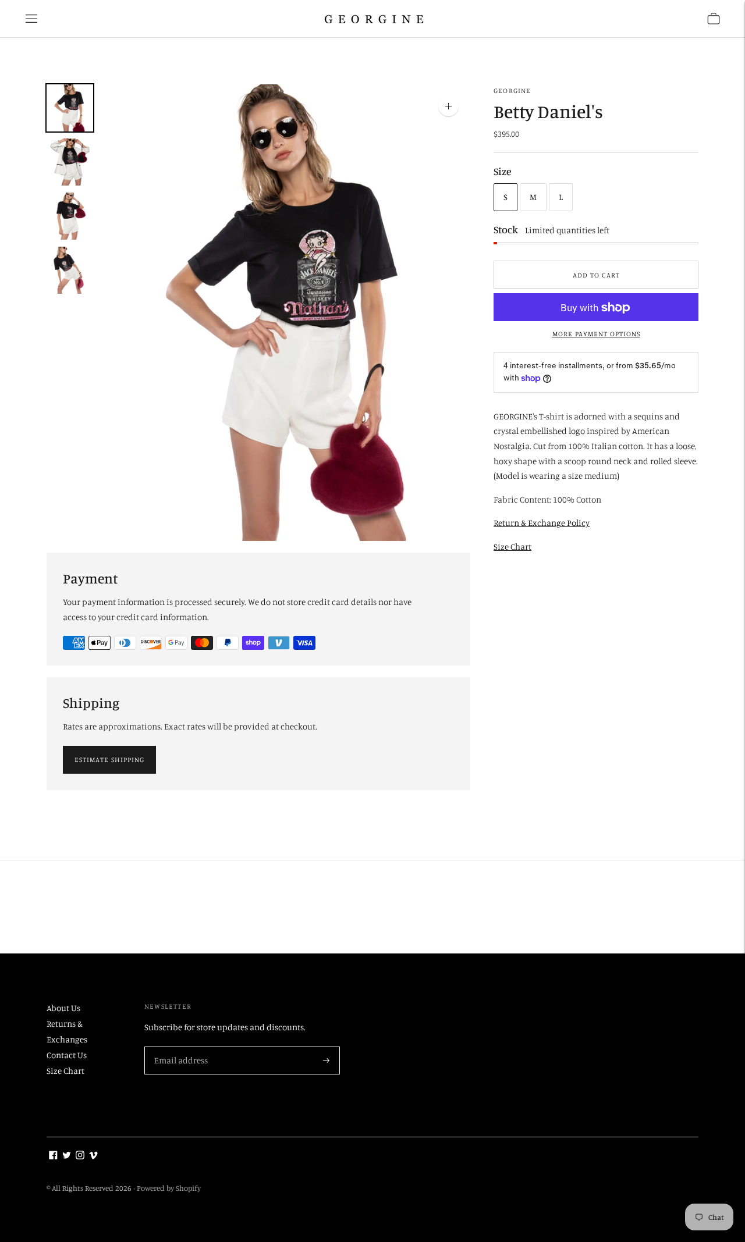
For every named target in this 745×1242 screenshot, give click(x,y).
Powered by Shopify (169, 1188)
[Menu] (31, 18)
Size (503, 171)
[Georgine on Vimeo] (93, 1156)
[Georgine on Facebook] (53, 1156)
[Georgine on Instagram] (80, 1156)
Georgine (512, 90)
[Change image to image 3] (70, 216)
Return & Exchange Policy (542, 523)
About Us (63, 1007)
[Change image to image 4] (70, 270)
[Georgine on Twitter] (66, 1156)
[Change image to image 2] (70, 162)
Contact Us (67, 1054)
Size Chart (512, 546)
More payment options (596, 334)
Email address (179, 1047)
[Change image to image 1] (70, 107)
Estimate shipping (109, 759)
